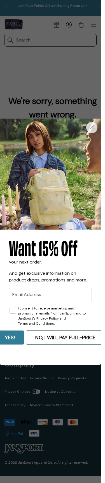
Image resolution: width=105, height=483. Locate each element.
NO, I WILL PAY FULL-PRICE (65, 337)
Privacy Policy (47, 318)
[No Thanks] (91, 127)
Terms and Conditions (36, 323)
